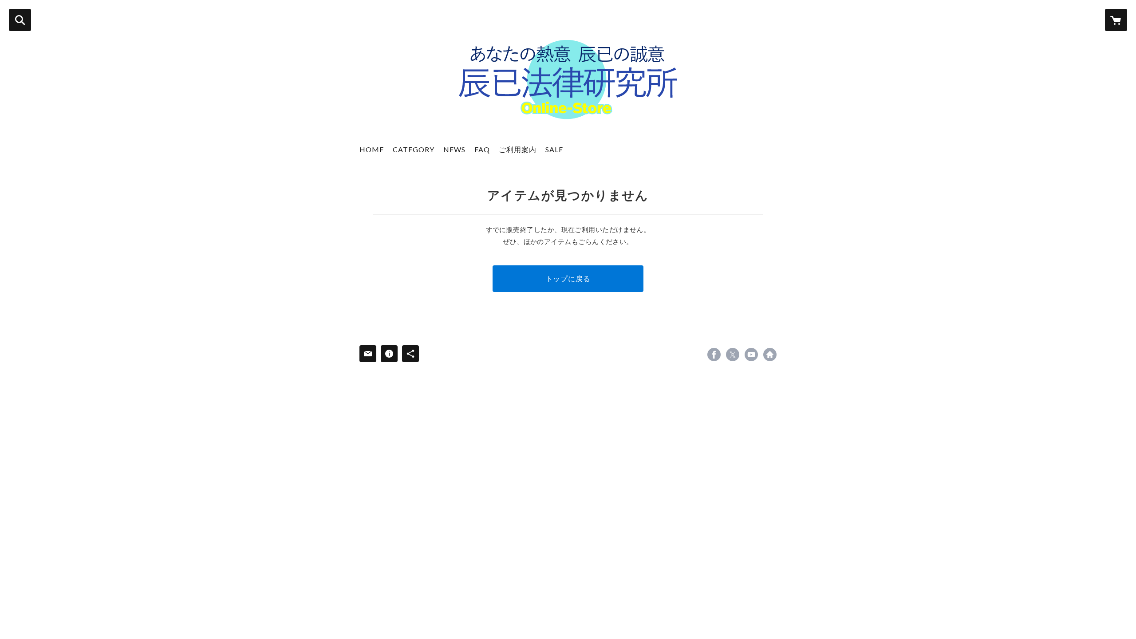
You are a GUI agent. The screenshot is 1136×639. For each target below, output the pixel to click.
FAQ (482, 149)
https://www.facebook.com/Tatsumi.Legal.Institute (714, 354)
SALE (554, 149)
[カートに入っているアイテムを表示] (1116, 20)
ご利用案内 (517, 149)
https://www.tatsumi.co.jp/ (770, 354)
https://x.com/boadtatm (732, 354)
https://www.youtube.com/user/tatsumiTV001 (751, 354)
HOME (371, 149)
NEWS (454, 149)
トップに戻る (568, 278)
